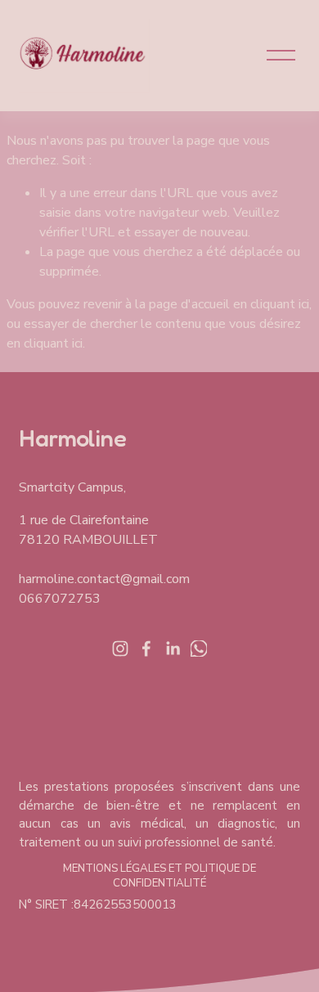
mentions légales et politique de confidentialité (159, 876)
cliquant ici (279, 304)
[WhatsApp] (199, 648)
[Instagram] (120, 648)
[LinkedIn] (172, 648)
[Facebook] (146, 648)
